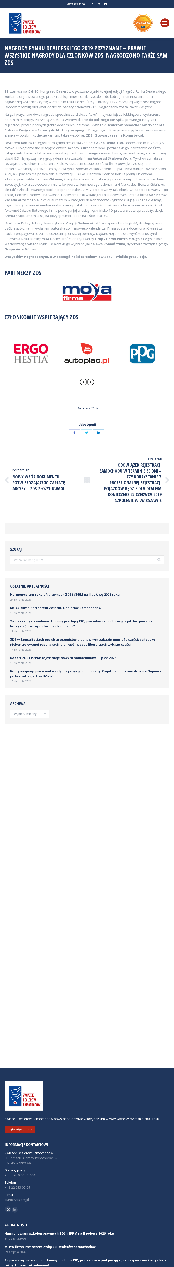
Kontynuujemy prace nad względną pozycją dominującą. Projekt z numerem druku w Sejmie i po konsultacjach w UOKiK (85, 673)
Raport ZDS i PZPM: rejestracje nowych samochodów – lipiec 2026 (63, 658)
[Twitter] (86, 432)
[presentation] (83, 383)
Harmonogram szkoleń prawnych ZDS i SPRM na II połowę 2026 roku (65, 594)
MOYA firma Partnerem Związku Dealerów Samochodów (55, 608)
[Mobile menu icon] (164, 22)
